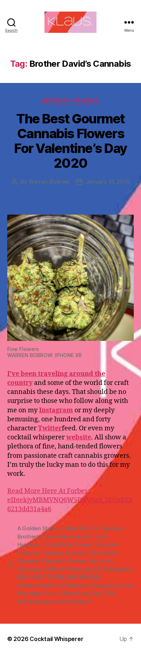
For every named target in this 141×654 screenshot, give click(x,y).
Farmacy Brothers (64, 552)
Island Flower (65, 569)
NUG (23, 577)
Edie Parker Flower (68, 544)
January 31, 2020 (108, 181)
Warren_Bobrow (49, 181)
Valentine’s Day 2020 (88, 593)
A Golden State (36, 528)
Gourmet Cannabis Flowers (52, 560)
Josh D (92, 569)
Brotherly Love (36, 536)
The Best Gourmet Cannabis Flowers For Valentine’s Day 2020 (70, 141)
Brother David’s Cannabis (91, 528)
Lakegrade (117, 569)
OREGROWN (48, 577)
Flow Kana (103, 552)
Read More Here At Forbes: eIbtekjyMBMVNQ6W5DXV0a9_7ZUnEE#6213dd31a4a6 (70, 500)
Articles (56, 100)
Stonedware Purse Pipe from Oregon (64, 585)
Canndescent (74, 536)
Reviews (86, 100)
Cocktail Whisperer (56, 638)
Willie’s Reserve (37, 601)
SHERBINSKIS (83, 577)
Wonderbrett (75, 601)
